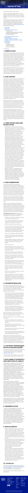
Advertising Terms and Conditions (18, 491)
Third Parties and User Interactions (11, 29)
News (17, 486)
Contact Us (7, 48)
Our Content (7, 28)
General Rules (7, 27)
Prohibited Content (14, 36)
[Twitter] (8, 485)
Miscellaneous (7, 42)
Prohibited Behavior (8, 37)
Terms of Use (7, 491)
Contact (17, 487)
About (17, 481)
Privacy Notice (11, 491)
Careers (17, 484)
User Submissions (8, 36)
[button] (24, 3)
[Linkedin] (9, 485)
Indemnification (7, 41)
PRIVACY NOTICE (21, 24)
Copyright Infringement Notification (11, 38)
